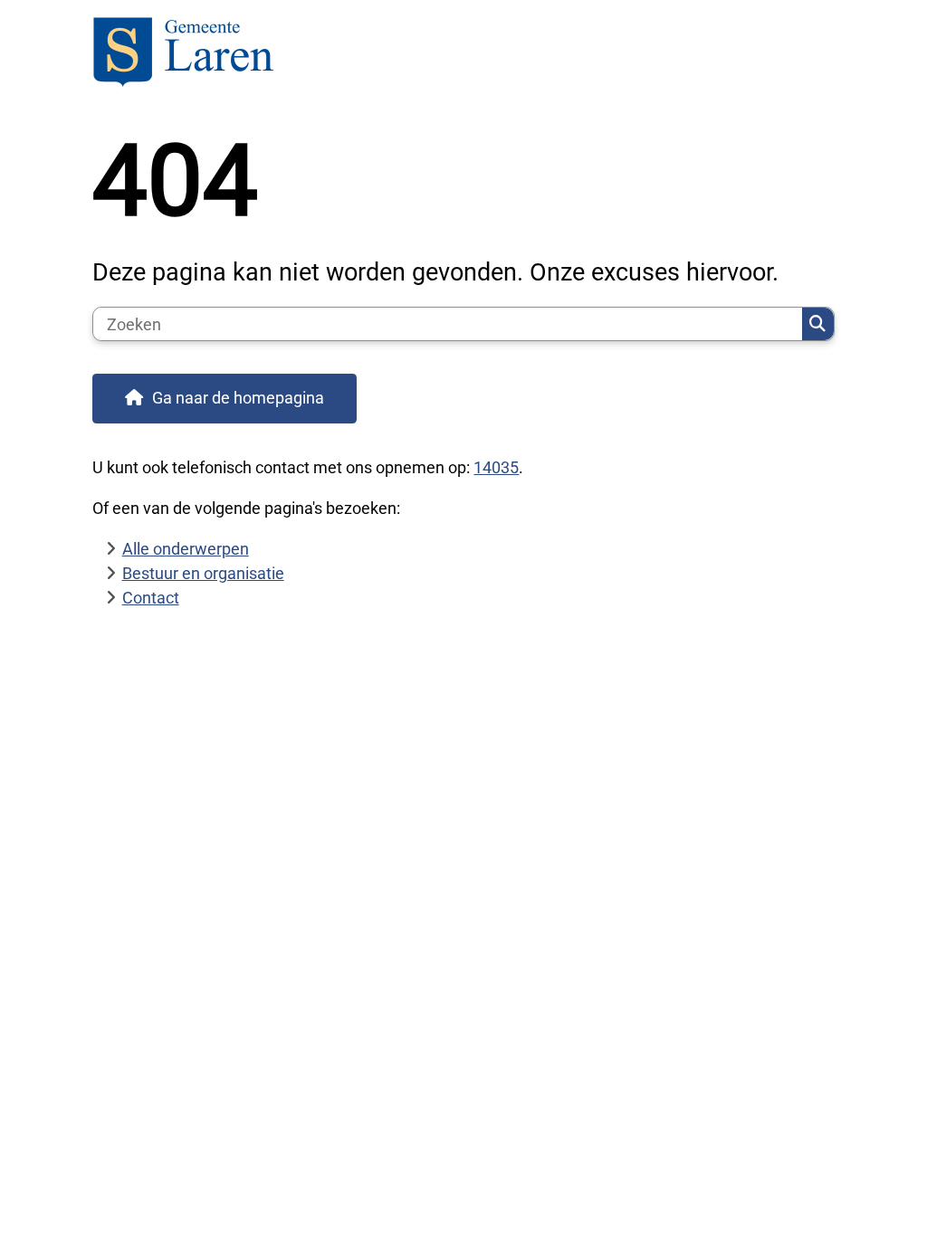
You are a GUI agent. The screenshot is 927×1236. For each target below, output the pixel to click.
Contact (150, 597)
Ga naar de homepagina (238, 397)
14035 (496, 467)
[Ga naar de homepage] (463, 54)
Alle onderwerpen (185, 548)
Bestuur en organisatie (203, 573)
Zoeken (817, 324)
